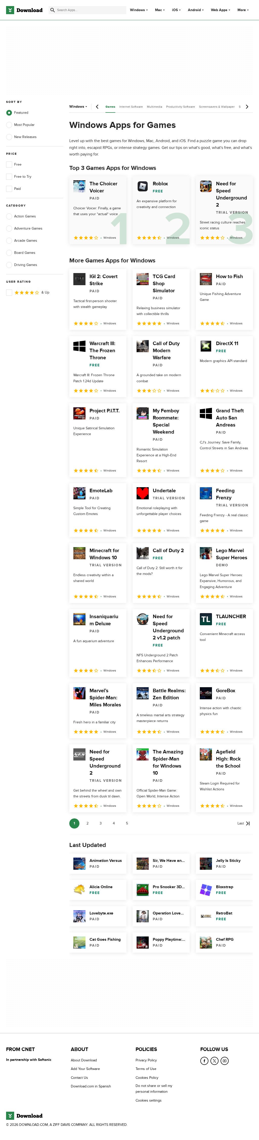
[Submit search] (53, 10)
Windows (137, 10)
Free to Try (22, 176)
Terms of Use (146, 1069)
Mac (158, 10)
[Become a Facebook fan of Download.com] (204, 1061)
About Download (84, 1060)
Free (17, 164)
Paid (17, 189)
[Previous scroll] (97, 107)
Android (194, 10)
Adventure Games (28, 228)
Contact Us (79, 1078)
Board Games (24, 253)
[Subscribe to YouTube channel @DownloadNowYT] (225, 1061)
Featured (21, 112)
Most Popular (24, 125)
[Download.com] (24, 10)
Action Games (25, 216)
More (242, 10)
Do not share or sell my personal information (154, 1089)
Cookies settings (149, 1100)
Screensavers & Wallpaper (217, 106)
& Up (45, 292)
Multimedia (154, 106)
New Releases (25, 137)
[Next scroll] (247, 107)
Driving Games (25, 265)
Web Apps (219, 10)
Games (110, 107)
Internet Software (131, 106)
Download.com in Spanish (91, 1086)
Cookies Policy (147, 1078)
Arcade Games (25, 240)
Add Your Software (85, 1069)
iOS (175, 10)
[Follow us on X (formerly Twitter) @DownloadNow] (214, 1061)
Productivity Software (180, 106)
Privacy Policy (146, 1060)
